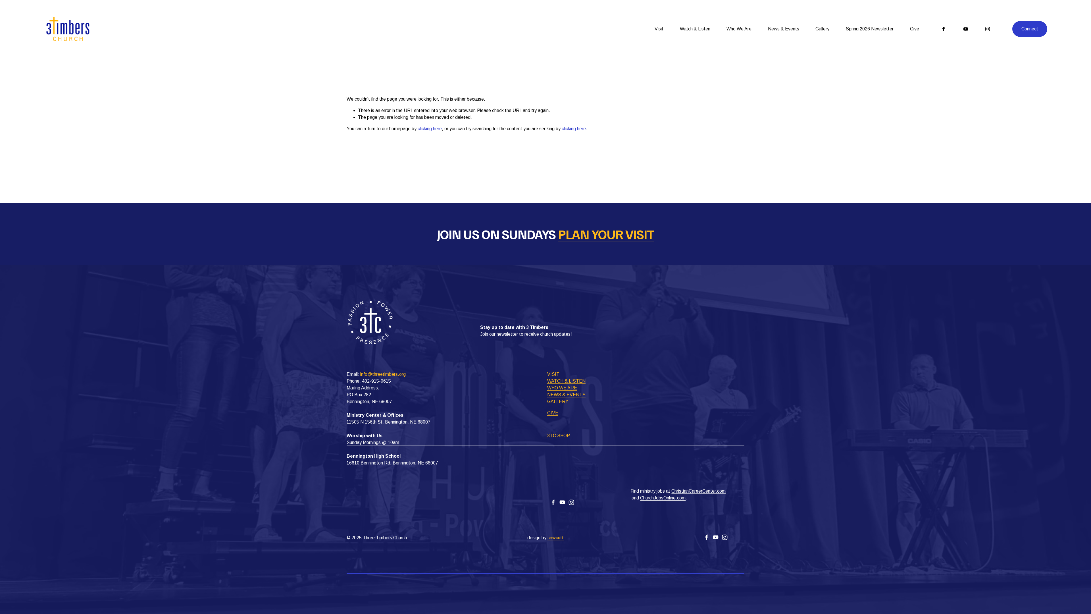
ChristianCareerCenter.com (698, 491)
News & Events (783, 28)
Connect (1029, 28)
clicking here (430, 128)
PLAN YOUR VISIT (606, 234)
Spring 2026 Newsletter (870, 28)
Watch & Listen (695, 28)
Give (914, 28)
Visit (659, 28)
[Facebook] (943, 29)
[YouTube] (966, 29)
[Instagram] (987, 29)
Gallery (822, 28)
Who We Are (738, 28)
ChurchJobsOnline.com (663, 497)
